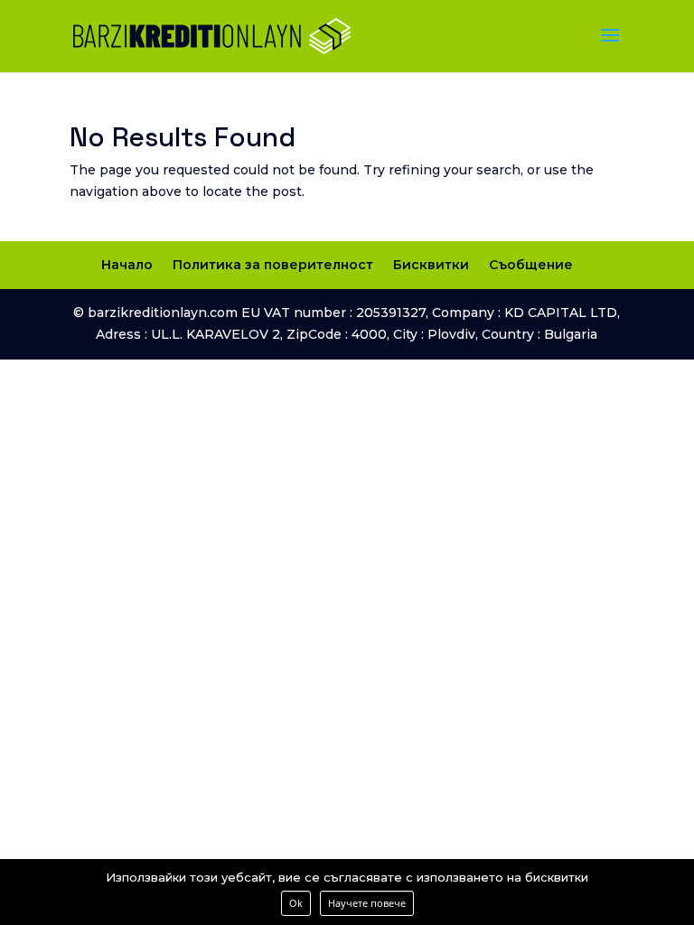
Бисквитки (431, 265)
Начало (127, 265)
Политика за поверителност (273, 265)
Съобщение (531, 265)
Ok (296, 903)
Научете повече (367, 903)
